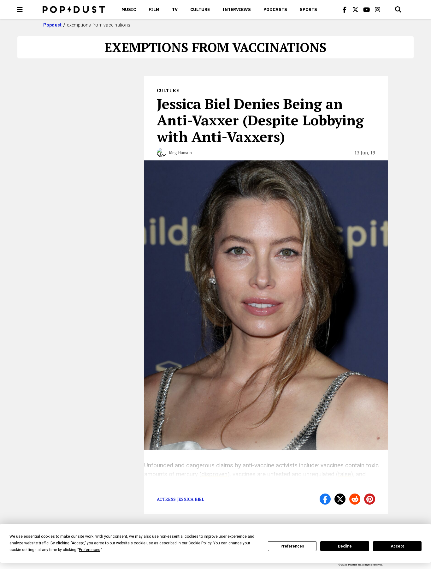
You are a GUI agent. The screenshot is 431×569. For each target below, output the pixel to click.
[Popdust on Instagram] (377, 9)
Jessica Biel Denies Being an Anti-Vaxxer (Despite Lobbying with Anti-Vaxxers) (260, 120)
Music (128, 9)
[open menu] (19, 9)
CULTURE (200, 9)
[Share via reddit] (354, 499)
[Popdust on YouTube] (366, 9)
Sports (308, 9)
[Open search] (398, 9)
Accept (397, 546)
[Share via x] (339, 499)
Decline (345, 546)
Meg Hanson (180, 152)
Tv (175, 9)
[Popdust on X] (355, 9)
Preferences (292, 546)
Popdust (52, 24)
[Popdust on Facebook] (344, 9)
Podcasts (275, 9)
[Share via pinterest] (369, 499)
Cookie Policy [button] (199, 543)
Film (154, 9)
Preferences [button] (89, 550)
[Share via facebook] (325, 499)
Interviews (236, 9)
